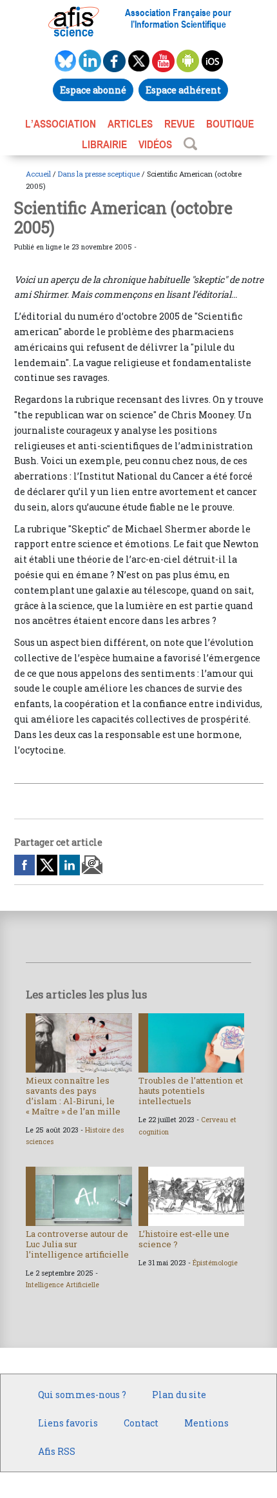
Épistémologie (215, 1262)
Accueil (38, 174)
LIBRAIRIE (104, 144)
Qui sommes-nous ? (82, 1394)
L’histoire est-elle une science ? (183, 1239)
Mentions (206, 1423)
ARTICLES (130, 123)
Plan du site (179, 1394)
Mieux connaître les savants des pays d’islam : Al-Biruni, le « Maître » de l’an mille (73, 1096)
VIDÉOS (155, 144)
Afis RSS (56, 1451)
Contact (141, 1423)
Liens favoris (68, 1423)
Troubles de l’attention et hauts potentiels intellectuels (190, 1091)
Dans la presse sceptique (99, 174)
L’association (60, 123)
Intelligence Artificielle (62, 1284)
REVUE (179, 123)
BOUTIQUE (230, 123)
